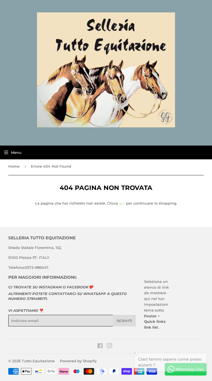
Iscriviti (124, 321)
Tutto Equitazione (38, 361)
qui (122, 203)
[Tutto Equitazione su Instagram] (109, 346)
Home (14, 166)
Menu (16, 152)
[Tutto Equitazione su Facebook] (100, 346)
